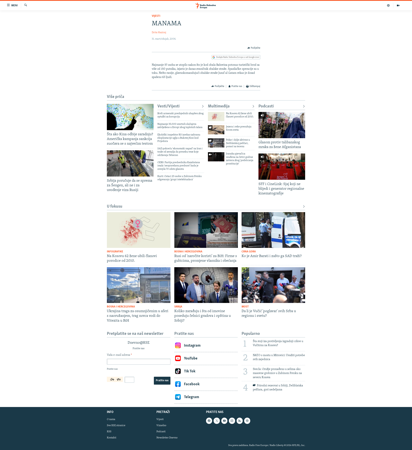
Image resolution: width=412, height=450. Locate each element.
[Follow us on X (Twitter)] (217, 421)
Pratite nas (162, 380)
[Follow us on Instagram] (232, 421)
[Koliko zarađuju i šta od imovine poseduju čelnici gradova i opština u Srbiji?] (206, 285)
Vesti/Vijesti (168, 106)
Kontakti (111, 437)
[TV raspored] (247, 421)
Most (245, 306)
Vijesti (156, 16)
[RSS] (240, 421)
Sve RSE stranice (116, 425)
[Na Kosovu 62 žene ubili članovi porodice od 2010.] (216, 116)
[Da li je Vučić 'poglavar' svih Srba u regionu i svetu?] (273, 285)
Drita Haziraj (159, 32)
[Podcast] (388, 5)
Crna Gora (249, 251)
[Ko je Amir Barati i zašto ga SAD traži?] (273, 230)
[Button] (253, 48)
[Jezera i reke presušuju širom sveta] (216, 129)
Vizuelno (161, 425)
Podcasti (266, 106)
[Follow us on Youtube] (224, 421)
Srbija (178, 306)
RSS (109, 431)
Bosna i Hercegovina (188, 251)
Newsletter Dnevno (167, 437)
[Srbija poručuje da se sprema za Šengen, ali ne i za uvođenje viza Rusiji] (130, 163)
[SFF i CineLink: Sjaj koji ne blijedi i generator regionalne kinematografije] (281, 166)
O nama (111, 419)
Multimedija (219, 106)
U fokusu (114, 206)
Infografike (115, 251)
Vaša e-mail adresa (119, 355)
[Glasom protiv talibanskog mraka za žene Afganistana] (281, 125)
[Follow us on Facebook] (209, 421)
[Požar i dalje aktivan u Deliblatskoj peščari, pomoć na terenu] (216, 143)
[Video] (398, 5)
